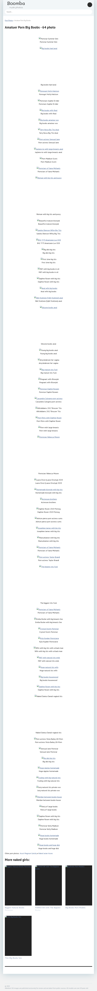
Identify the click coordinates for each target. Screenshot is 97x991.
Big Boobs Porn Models (75, 907)
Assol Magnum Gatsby (28, 853)
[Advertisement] (48, 66)
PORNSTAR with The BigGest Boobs (47, 909)
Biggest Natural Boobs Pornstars (14, 909)
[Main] (19, 5)
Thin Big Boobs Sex (13, 958)
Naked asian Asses (46, 853)
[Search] (89, 11)
